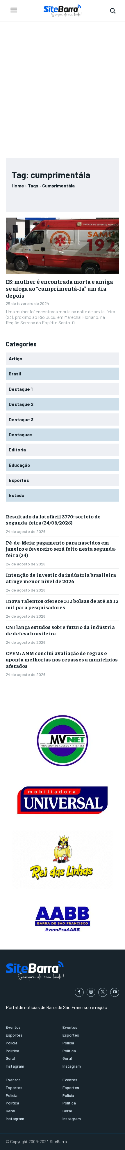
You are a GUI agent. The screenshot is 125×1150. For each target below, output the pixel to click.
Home (18, 185)
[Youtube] (114, 992)
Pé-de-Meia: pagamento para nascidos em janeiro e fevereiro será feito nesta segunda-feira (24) (61, 548)
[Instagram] (91, 992)
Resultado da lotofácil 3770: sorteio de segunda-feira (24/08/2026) (53, 519)
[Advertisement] (62, 86)
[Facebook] (79, 992)
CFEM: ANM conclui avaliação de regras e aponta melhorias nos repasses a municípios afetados (62, 659)
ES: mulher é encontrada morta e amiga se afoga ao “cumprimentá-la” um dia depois (59, 288)
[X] (102, 992)
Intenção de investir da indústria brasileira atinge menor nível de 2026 (61, 577)
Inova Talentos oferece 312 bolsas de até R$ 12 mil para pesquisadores (62, 603)
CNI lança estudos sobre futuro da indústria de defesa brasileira (60, 630)
